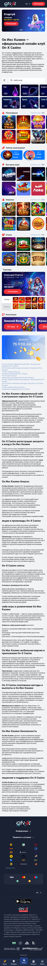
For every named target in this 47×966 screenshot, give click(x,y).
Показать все (10, 868)
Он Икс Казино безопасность (13, 387)
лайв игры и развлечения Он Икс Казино (18, 378)
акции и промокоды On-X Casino (14, 374)
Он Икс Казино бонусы (11, 372)
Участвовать (13, 292)
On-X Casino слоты (9, 376)
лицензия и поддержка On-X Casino (16, 389)
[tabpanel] (23, 21)
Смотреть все (37, 113)
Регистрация (38, 4)
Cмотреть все (37, 165)
